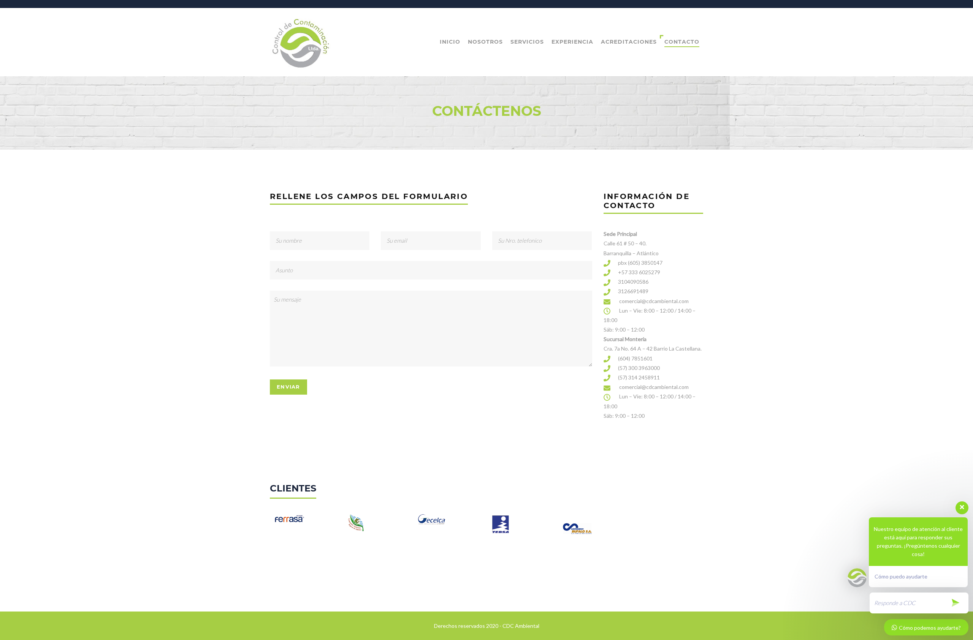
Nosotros (485, 41)
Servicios (527, 41)
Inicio (450, 41)
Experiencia (572, 41)
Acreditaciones (629, 41)
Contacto (681, 41)
